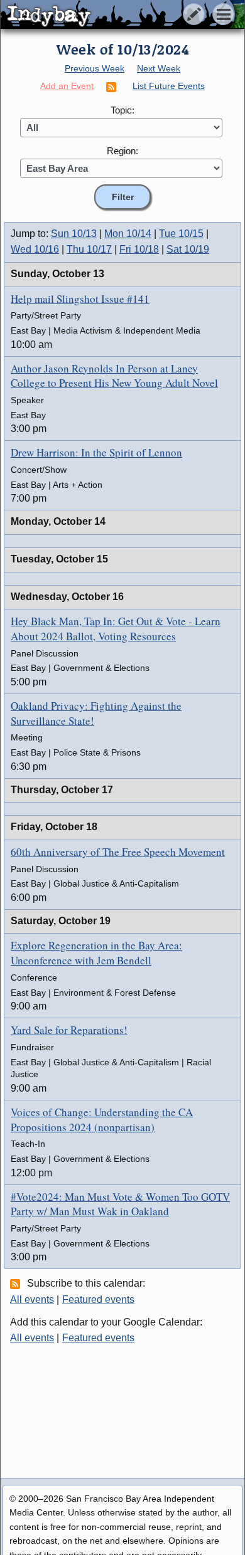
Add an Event (67, 86)
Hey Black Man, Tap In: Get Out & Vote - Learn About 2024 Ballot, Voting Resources (115, 628)
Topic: (122, 110)
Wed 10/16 (35, 249)
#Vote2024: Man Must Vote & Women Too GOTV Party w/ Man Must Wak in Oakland (120, 1204)
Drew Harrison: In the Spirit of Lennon (96, 452)
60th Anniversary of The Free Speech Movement (118, 852)
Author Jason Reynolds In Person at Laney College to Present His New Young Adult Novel (114, 376)
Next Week (158, 68)
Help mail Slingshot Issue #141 (80, 299)
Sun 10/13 (74, 233)
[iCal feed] (17, 1283)
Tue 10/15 (181, 233)
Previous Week (94, 68)
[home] (118, 15)
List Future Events (169, 86)
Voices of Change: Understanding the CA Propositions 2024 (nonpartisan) (102, 1119)
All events (32, 1299)
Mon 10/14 (127, 233)
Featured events (98, 1299)
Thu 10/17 (89, 249)
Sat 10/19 (187, 249)
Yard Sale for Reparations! (69, 1030)
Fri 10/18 (139, 249)
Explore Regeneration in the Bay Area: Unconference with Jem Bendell (96, 952)
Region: (122, 150)
